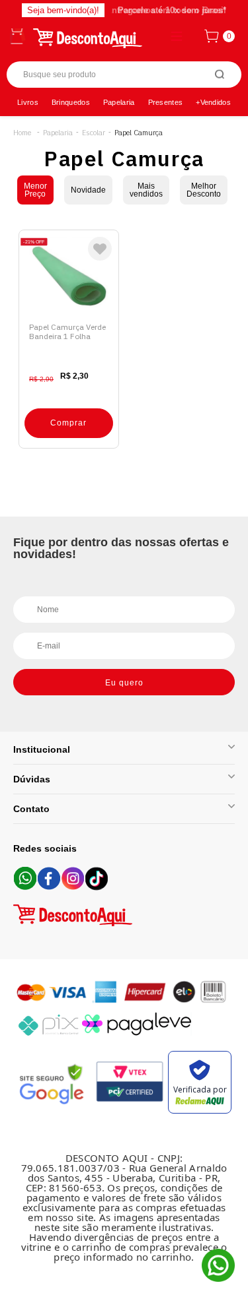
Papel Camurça (138, 133)
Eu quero (124, 682)
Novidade (88, 190)
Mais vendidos (146, 190)
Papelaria (119, 102)
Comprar (68, 422)
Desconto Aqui (22, 133)
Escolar (93, 133)
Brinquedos (71, 102)
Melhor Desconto (203, 190)
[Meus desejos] (100, 249)
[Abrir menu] (18, 36)
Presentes (165, 102)
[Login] (175, 36)
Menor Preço (35, 190)
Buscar (220, 75)
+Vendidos (213, 102)
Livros (27, 102)
